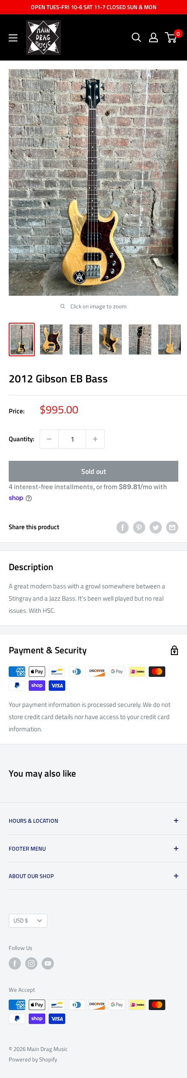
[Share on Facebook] (123, 527)
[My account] (153, 37)
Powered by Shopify (33, 1059)
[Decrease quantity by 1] (49, 439)
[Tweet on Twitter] (156, 527)
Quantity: (21, 439)
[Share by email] (172, 527)
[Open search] (136, 37)
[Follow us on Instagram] (31, 963)
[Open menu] (13, 37)
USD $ (20, 920)
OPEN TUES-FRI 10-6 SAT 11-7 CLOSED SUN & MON (94, 7)
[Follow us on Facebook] (15, 963)
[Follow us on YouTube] (48, 963)
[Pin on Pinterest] (139, 527)
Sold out (93, 471)
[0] (171, 37)
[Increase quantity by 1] (95, 439)
